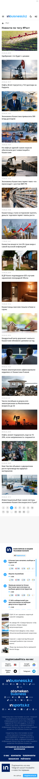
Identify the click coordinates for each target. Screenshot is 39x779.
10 (32, 508)
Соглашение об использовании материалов (19, 748)
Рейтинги (26, 759)
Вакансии (14, 759)
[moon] (30, 16)
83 (16, 512)
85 (24, 512)
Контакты (16, 755)
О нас (6, 755)
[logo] (17, 16)
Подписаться (30, 776)
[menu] (3, 16)
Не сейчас (17, 776)
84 (20, 512)
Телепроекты (29, 755)
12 (7, 512)
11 (3, 512)
